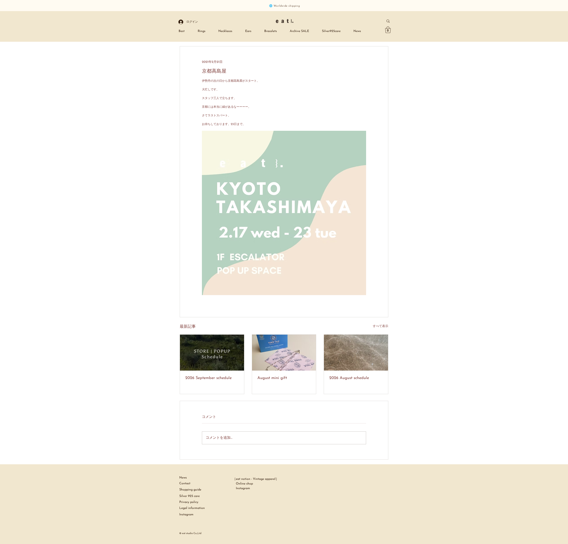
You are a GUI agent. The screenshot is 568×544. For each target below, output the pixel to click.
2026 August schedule (349, 378)
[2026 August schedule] (356, 353)
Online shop (243, 483)
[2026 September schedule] (212, 353)
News (183, 477)
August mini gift (272, 378)
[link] (388, 29)
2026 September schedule (208, 378)
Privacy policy (188, 502)
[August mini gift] (284, 353)
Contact (184, 483)
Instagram (241, 488)
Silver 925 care (190, 496)
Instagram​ (186, 514)
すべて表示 (380, 326)
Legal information (192, 508)
